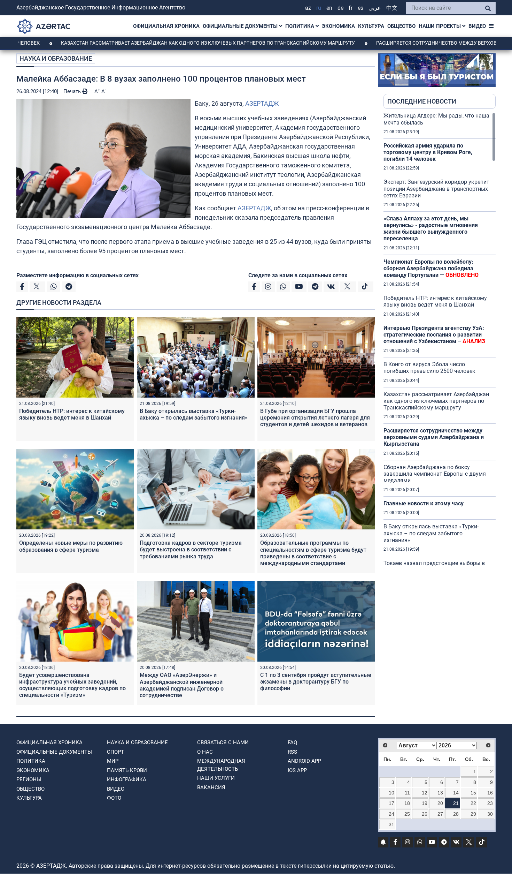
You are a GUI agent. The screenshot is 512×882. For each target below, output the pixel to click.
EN (329, 8)
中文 (391, 8)
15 (473, 793)
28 (456, 814)
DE (340, 8)
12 (424, 793)
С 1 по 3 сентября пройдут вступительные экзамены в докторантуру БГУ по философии (315, 682)
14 (456, 793)
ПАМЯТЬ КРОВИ (127, 770)
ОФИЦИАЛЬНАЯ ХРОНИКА (166, 26)
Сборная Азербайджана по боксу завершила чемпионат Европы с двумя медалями (434, 474)
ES (360, 8)
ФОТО (114, 798)
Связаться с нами (223, 742)
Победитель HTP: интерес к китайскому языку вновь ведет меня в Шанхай (72, 414)
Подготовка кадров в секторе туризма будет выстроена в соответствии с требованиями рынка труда (191, 549)
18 (407, 803)
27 (440, 814)
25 (407, 814)
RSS (292, 752)
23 (490, 803)
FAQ (292, 742)
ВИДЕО (477, 26)
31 (391, 824)
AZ (308, 8)
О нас (205, 752)
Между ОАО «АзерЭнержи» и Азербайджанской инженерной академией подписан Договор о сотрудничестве (182, 685)
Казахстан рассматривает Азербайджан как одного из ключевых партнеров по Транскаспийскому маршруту (172, 43)
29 (473, 814)
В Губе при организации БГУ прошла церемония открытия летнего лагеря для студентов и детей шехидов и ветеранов (315, 418)
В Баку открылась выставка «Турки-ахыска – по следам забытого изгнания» (194, 414)
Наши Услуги (216, 778)
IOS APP (297, 770)
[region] (439, 339)
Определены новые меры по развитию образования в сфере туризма (71, 546)
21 (456, 803)
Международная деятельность (221, 765)
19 (424, 803)
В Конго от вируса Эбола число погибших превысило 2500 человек (429, 367)
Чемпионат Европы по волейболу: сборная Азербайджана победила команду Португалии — (431, 268)
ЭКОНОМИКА (338, 26)
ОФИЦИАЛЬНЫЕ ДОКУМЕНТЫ (241, 26)
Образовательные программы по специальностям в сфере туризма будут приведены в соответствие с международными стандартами (313, 553)
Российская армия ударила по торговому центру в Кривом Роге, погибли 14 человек (427, 152)
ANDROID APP (304, 761)
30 (490, 814)
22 (473, 803)
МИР (112, 761)
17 (391, 803)
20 (440, 803)
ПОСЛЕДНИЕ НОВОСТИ (421, 101)
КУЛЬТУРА (371, 26)
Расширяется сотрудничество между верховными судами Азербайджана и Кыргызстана (433, 437)
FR (350, 8)
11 (407, 793)
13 (440, 793)
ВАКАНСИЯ (211, 787)
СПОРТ (115, 752)
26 (424, 814)
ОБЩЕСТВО (401, 26)
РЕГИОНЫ (28, 779)
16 (490, 793)
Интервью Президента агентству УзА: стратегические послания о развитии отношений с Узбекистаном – (434, 335)
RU (318, 8)
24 (391, 814)
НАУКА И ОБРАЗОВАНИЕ (56, 58)
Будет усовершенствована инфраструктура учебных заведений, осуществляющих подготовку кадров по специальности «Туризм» (72, 685)
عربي (375, 8)
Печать (72, 91)
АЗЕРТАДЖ (262, 103)
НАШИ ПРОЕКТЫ (440, 26)
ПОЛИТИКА (300, 26)
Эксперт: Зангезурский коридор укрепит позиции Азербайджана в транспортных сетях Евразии (436, 188)
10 (391, 793)
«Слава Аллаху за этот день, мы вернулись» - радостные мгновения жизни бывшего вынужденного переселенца (430, 228)
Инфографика (126, 779)
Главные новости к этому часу (424, 503)
